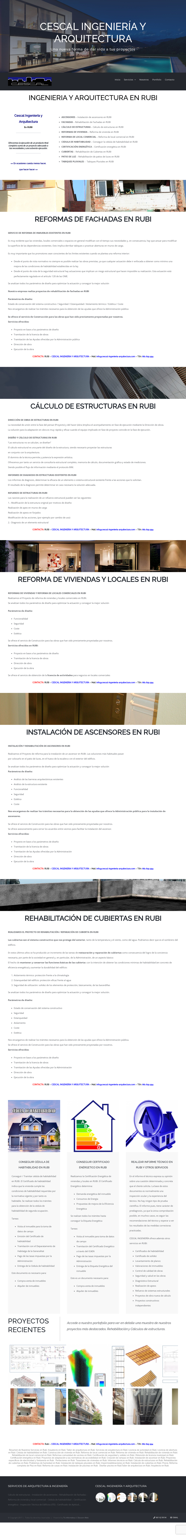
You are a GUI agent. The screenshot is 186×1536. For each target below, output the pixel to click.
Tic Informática (69, 1517)
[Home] (93, 36)
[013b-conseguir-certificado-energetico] (93, 1101)
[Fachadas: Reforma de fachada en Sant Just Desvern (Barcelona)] (143, 1497)
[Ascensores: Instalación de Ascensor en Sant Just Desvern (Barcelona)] (153, 1497)
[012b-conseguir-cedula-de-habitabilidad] (34, 1101)
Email (175, 1517)
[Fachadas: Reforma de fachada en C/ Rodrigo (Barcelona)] (132, 1497)
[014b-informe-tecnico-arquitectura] (152, 1101)
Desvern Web (83, 1517)
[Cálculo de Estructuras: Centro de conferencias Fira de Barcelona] (122, 1497)
